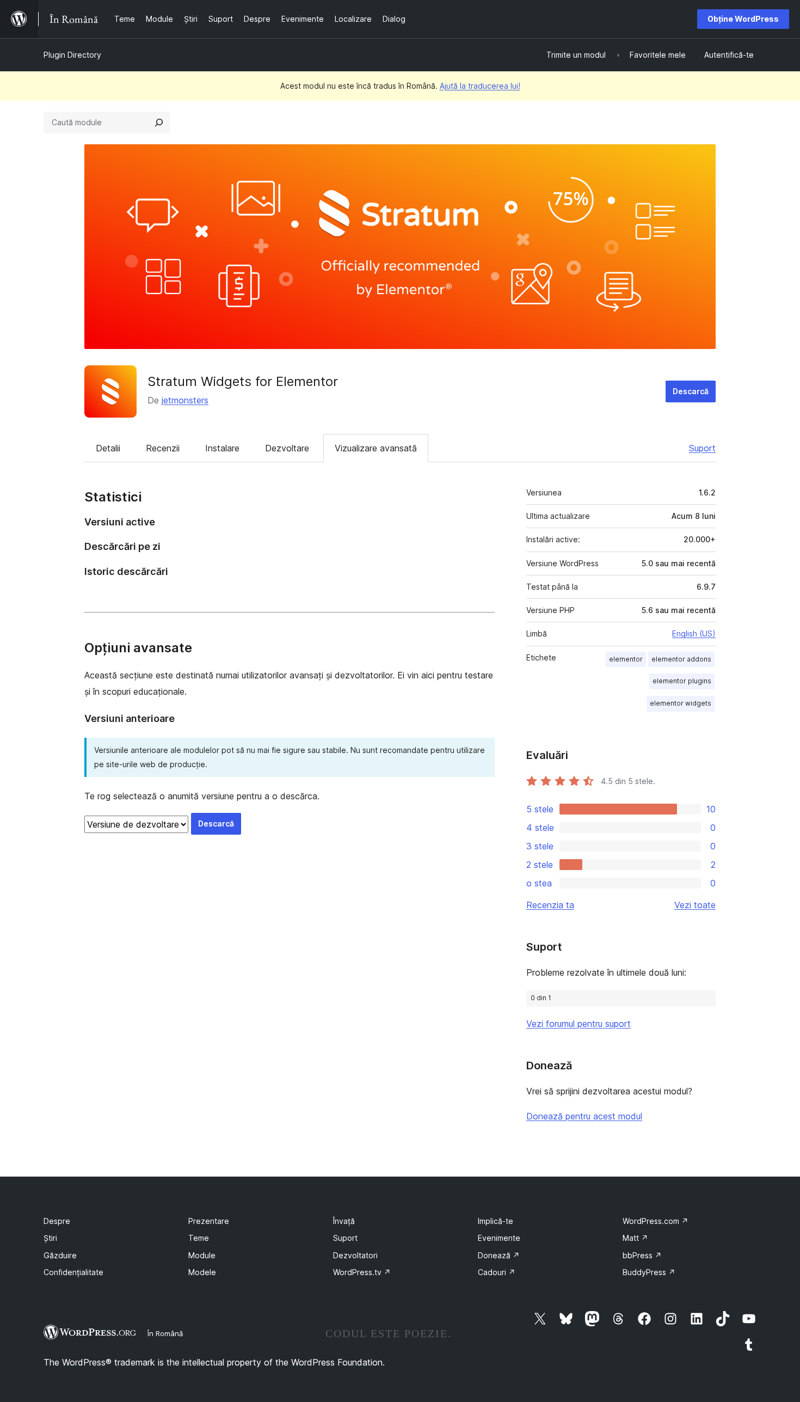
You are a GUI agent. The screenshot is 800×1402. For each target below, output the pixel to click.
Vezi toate (695, 904)
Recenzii (163, 448)
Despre (57, 1221)
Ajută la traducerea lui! (480, 85)
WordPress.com (655, 1221)
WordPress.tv (362, 1272)
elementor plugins (682, 681)
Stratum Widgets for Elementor (242, 381)
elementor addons (681, 659)
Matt (635, 1237)
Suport (702, 448)
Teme (198, 1237)
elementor (626, 659)
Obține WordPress (743, 18)
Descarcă (691, 391)
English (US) (694, 633)
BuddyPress (649, 1272)
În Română (165, 1333)
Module (202, 1255)
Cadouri (496, 1272)
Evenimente (499, 1237)
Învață (344, 1221)
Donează (499, 1255)
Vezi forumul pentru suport (578, 1023)
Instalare (222, 448)
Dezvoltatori (355, 1255)
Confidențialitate (73, 1272)
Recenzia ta (550, 904)
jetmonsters (185, 400)
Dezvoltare (287, 448)
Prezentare (208, 1221)
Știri (50, 1237)
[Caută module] (159, 122)
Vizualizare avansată (376, 448)
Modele (202, 1272)
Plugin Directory (72, 54)
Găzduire (60, 1255)
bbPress (642, 1255)
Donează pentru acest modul (584, 1116)
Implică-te (495, 1221)
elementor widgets (680, 703)
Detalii (108, 448)
